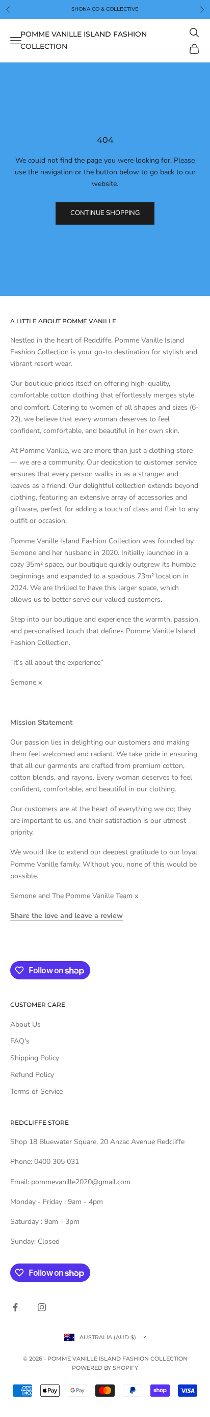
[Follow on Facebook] (15, 1307)
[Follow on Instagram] (42, 1307)
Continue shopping (105, 213)
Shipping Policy (34, 1058)
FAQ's (20, 1041)
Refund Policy (32, 1075)
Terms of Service (36, 1091)
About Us (25, 1024)
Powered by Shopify (105, 1367)
